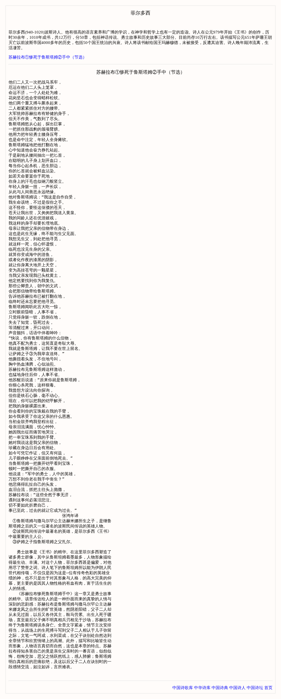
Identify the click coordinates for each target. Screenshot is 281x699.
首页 (268, 688)
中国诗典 (220, 688)
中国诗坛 (255, 688)
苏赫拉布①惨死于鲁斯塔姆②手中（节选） (48, 57)
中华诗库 (202, 688)
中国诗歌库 (182, 688)
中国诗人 (237, 688)
